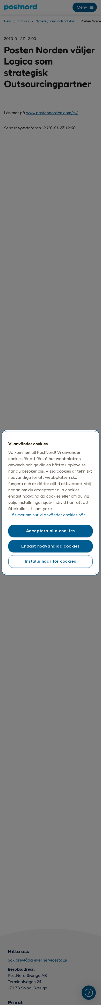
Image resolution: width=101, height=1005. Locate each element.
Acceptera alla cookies (50, 531)
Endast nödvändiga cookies (50, 546)
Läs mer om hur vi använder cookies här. (47, 515)
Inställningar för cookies (50, 561)
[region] (51, 502)
